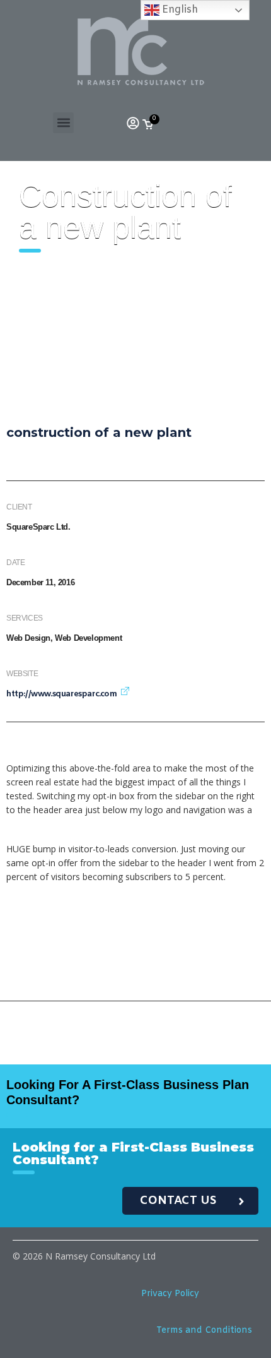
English (178, 9)
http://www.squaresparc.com (61, 694)
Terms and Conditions (204, 1331)
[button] (63, 122)
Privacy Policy (170, 1294)
